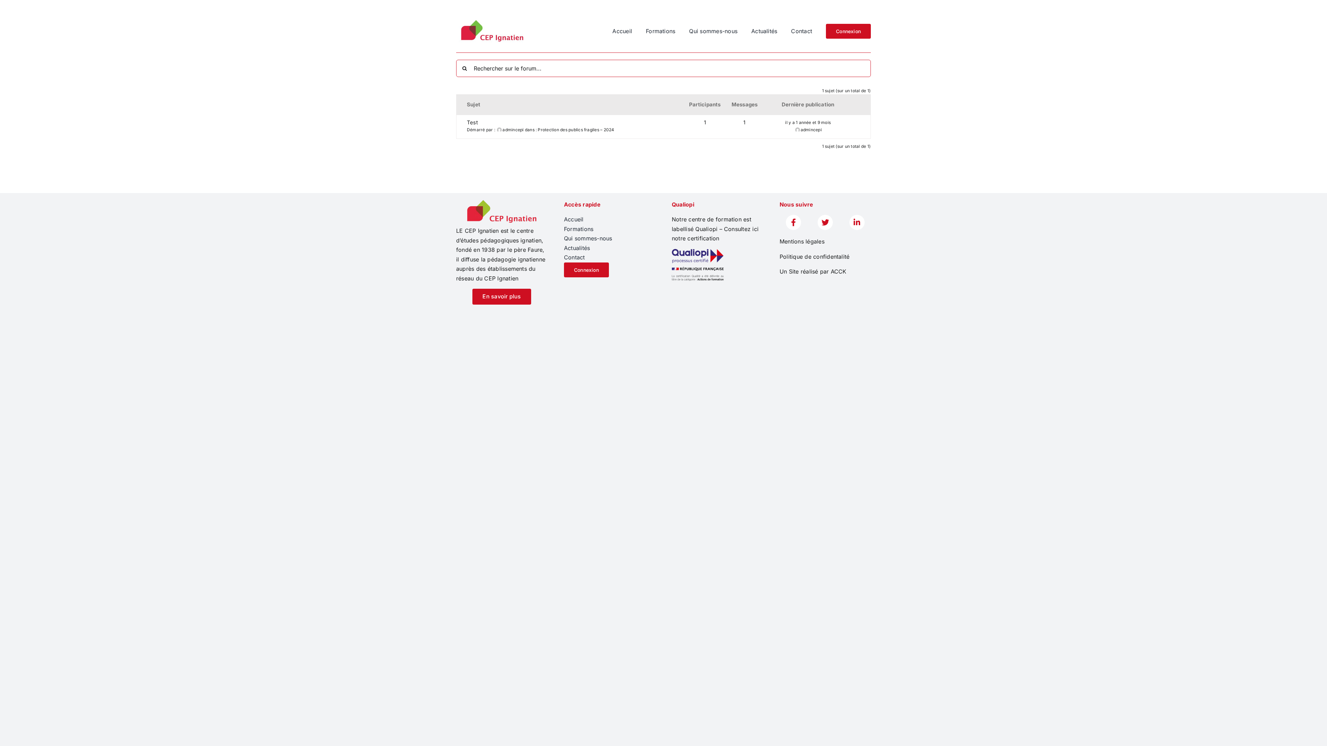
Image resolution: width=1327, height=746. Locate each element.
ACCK (839, 271)
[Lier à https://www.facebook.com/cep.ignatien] (793, 222)
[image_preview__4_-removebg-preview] (501, 202)
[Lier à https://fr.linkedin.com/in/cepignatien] (857, 222)
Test (472, 122)
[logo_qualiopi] (698, 251)
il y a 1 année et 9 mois (808, 122)
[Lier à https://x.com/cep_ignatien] (825, 222)
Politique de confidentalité (814, 256)
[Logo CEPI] (491, 20)
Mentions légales (802, 241)
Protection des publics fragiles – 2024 (576, 129)
